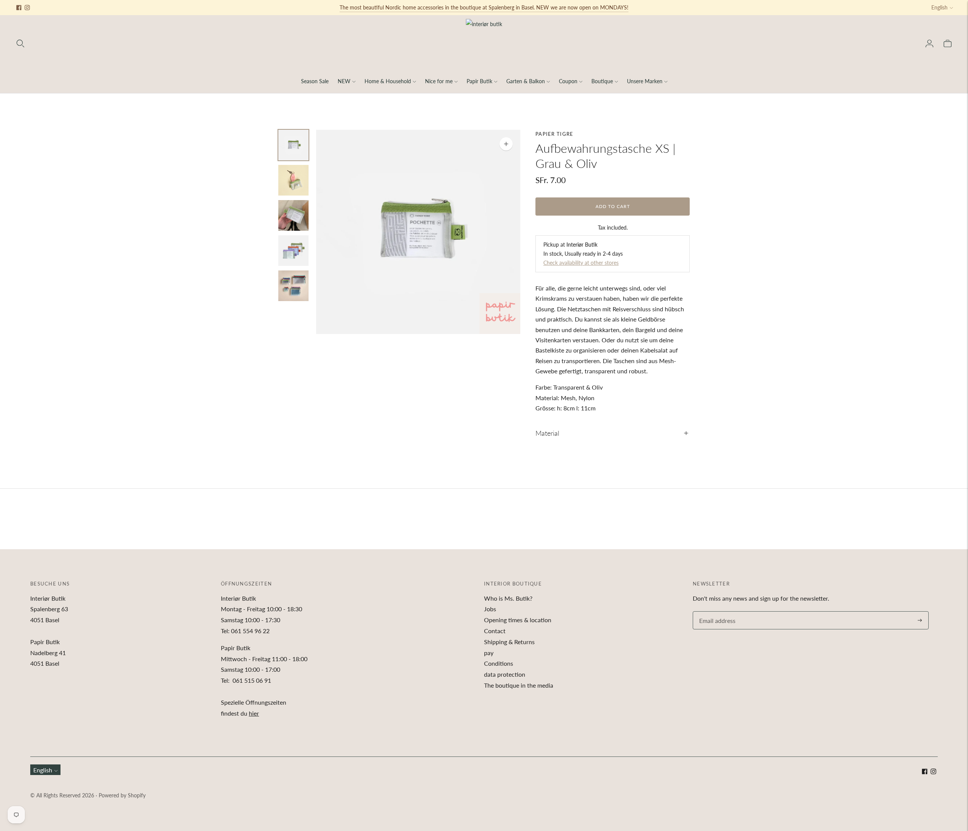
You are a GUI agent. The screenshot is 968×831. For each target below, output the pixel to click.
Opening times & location (517, 619)
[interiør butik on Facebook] (19, 7)
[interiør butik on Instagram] (27, 7)
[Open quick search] (20, 43)
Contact (495, 630)
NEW (344, 81)
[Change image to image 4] (293, 250)
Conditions (498, 663)
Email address (716, 612)
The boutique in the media (518, 685)
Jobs (490, 608)
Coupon (568, 81)
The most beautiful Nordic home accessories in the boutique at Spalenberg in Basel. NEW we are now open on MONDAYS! (484, 7)
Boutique (602, 81)
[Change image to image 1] (293, 145)
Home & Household (388, 81)
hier (254, 713)
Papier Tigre (554, 134)
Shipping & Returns (509, 641)
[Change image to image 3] (293, 215)
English (939, 7)
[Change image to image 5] (293, 285)
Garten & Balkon (525, 81)
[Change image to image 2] (293, 180)
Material (547, 433)
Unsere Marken (644, 81)
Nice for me (439, 81)
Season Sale (315, 81)
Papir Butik (479, 81)
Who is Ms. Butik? (508, 598)
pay (488, 652)
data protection (504, 674)
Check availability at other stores (581, 262)
